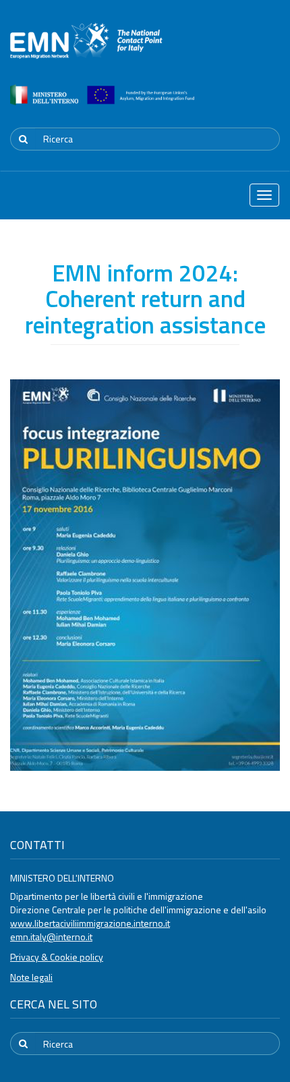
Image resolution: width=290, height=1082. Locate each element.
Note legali (31, 977)
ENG (272, 104)
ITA (240, 104)
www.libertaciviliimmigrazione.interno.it (90, 923)
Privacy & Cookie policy (56, 957)
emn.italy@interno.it (51, 936)
